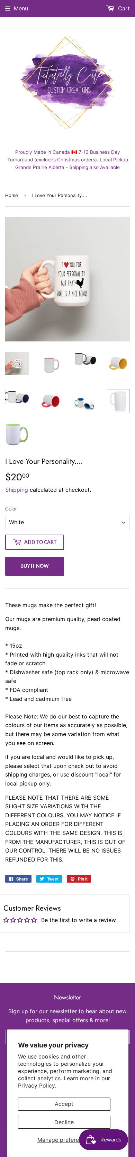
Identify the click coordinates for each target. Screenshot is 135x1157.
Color (11, 508)
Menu (21, 8)
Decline (64, 1122)
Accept (64, 1103)
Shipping (16, 489)
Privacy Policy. (37, 1085)
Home (11, 195)
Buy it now (34, 566)
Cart (123, 8)
